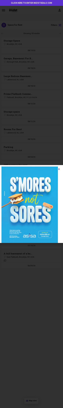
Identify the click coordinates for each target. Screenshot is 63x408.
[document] (31, 204)
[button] (59, 169)
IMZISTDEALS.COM (42, 3)
